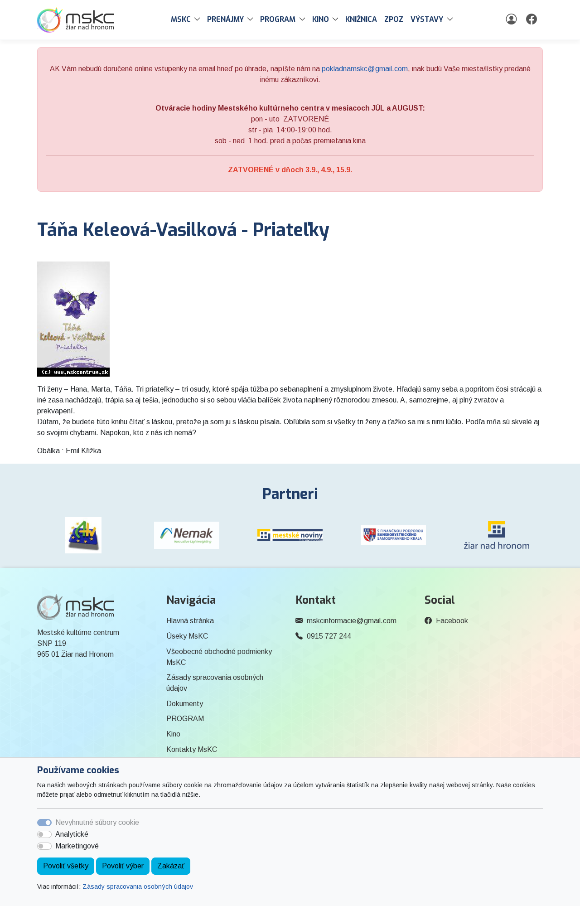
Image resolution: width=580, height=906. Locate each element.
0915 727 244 (329, 636)
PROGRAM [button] (277, 19)
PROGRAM (185, 718)
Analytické (71, 834)
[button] (198, 19)
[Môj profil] (512, 19)
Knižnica (361, 19)
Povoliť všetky (65, 866)
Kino (173, 734)
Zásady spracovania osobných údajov (137, 886)
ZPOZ (393, 19)
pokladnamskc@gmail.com (365, 69)
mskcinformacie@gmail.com (351, 621)
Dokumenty (184, 703)
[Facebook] (532, 19)
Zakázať (170, 866)
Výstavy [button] (427, 19)
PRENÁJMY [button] (225, 19)
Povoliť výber (123, 866)
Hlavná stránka (190, 621)
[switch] (44, 834)
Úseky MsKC (187, 636)
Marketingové (77, 846)
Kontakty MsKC (191, 749)
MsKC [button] (181, 19)
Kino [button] (320, 19)
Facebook (452, 621)
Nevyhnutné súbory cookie (97, 822)
